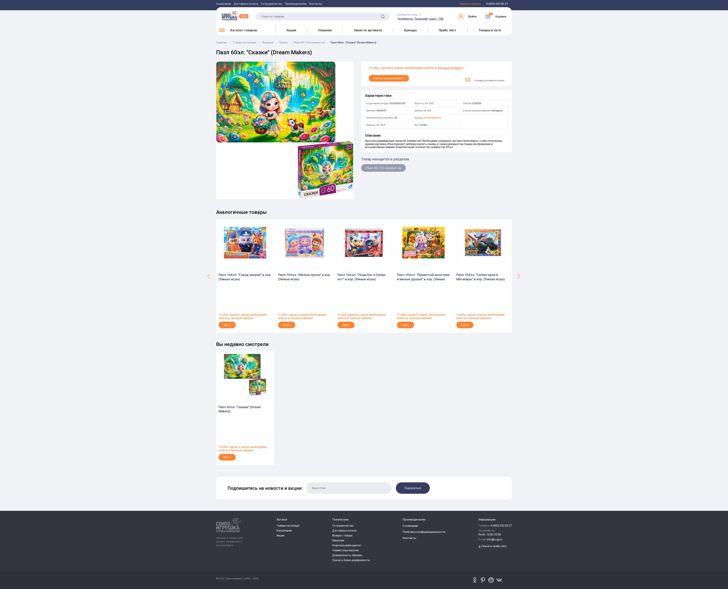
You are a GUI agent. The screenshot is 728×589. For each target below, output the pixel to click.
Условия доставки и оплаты (489, 80)
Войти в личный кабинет (388, 78)
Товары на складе (288, 525)
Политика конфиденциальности (423, 531)
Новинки (325, 30)
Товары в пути (490, 30)
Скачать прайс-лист (494, 546)
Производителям (295, 3)
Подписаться (413, 488)
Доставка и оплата (246, 3)
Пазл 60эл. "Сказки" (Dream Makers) (240, 409)
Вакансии (338, 540)
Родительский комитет (347, 545)
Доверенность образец (347, 555)
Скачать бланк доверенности (351, 560)
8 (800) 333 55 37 (501, 525)
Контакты (315, 3)
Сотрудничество (271, 3)
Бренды (410, 30)
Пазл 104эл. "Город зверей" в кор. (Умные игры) (245, 277)
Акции (291, 30)
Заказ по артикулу (368, 30)
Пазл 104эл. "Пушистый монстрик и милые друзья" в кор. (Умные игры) (423, 277)
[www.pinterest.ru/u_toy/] (475, 580)
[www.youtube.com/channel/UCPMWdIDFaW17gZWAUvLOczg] (491, 580)
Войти (227, 325)
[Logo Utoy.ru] (235, 15)
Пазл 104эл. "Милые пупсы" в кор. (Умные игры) (304, 277)
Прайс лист (447, 30)
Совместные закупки (345, 550)
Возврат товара (342, 535)
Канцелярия (284, 530)
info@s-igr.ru (494, 539)
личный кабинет (450, 68)
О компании (223, 3)
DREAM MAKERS (432, 118)
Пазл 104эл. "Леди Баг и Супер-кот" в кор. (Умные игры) (361, 277)
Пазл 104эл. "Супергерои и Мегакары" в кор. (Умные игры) (480, 277)
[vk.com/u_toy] (499, 580)
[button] (209, 276)
